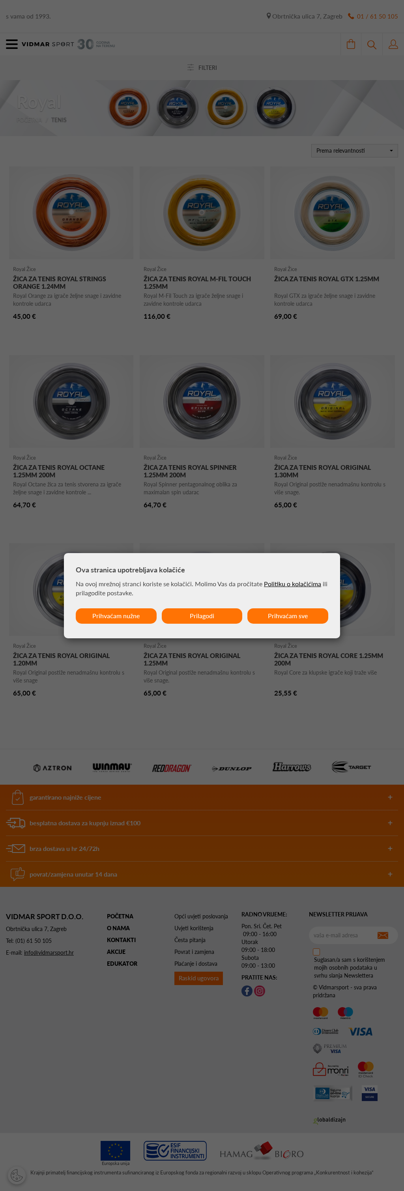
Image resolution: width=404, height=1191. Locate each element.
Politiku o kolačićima (292, 583)
